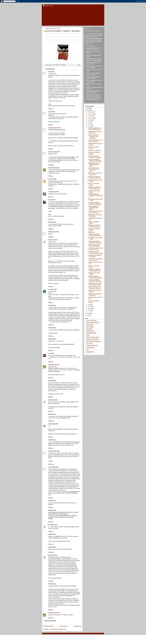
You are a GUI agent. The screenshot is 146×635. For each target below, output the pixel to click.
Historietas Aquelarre (91, 333)
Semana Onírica (52, 451)
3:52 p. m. (50, 544)
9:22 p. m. (50, 196)
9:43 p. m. (50, 148)
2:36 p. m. (50, 521)
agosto (90, 120)
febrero (90, 308)
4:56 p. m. (50, 377)
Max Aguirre (51, 239)
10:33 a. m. (51, 324)
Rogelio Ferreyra (52, 151)
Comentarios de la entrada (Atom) (58, 629)
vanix (49, 353)
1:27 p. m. (50, 497)
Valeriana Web (89, 351)
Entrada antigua (78, 626)
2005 (88, 315)
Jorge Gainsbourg (53, 127)
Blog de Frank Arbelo (91, 320)
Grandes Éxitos (90, 331)
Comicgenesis (89, 324)
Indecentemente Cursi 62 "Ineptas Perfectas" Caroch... (94, 164)
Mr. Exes (50, 199)
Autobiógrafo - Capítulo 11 (94, 150)
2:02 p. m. (50, 188)
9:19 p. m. (50, 124)
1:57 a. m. (50, 436)
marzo (90, 306)
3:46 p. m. (50, 361)
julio (89, 122)
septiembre (91, 118)
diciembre (90, 112)
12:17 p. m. (51, 464)
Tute (87, 349)
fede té (50, 71)
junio (89, 124)
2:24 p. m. (50, 507)
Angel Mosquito (52, 167)
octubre (90, 116)
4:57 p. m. (50, 396)
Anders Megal (52, 423)
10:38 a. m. (51, 236)
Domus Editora (90, 326)
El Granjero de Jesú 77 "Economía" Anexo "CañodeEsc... (93, 136)
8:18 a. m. (50, 448)
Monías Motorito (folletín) (92, 339)
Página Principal (64, 626)
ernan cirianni (52, 467)
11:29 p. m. (51, 164)
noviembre (91, 114)
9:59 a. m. (50, 302)
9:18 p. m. (50, 108)
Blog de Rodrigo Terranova (92, 322)
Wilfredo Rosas (52, 231)
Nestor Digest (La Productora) (93, 341)
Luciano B (51, 178)
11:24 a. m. (51, 350)
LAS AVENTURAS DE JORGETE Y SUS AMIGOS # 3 (95, 195)
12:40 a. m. (51, 420)
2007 (88, 110)
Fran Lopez (51, 289)
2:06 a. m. (50, 176)
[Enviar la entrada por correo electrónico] (78, 65)
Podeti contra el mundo (92, 345)
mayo (89, 126)
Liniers (88, 335)
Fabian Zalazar (52, 191)
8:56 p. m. (50, 617)
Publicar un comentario (50, 620)
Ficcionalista (89, 328)
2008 (88, 108)
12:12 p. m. (51, 552)
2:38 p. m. (50, 531)
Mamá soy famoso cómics (92, 337)
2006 (88, 313)
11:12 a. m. (51, 219)
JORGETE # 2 (91, 232)
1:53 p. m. (50, 581)
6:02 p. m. (50, 411)
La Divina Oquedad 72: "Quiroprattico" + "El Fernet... (93, 169)
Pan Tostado (89, 343)
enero (89, 310)
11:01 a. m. (51, 336)
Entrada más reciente (48, 626)
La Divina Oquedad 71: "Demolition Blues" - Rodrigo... (93, 207)
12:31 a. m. (51, 228)
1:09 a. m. (50, 286)
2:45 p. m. (50, 609)
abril (89, 304)
